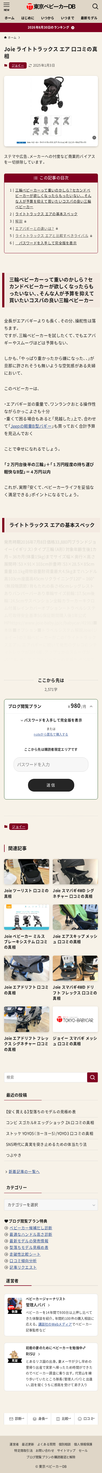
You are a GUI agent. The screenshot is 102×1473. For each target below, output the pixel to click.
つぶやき (13, 1155)
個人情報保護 (83, 1444)
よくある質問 (46, 1444)
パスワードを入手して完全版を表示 (46, 243)
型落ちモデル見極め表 (29, 1247)
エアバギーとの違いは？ (34, 228)
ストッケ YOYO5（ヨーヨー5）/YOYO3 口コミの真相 (49, 1133)
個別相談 (65, 1444)
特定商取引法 (23, 1450)
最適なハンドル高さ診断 (31, 1234)
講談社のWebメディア (55, 1324)
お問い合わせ (45, 1450)
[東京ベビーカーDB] (51, 6)
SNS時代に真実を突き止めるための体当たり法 (46, 1144)
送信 (51, 785)
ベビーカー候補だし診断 (31, 1228)
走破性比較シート (25, 1254)
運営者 (14, 1444)
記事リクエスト (23, 1267)
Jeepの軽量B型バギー (31, 426)
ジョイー (18, 65)
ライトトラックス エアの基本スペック (46, 214)
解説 (19, 221)
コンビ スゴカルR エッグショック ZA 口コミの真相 (50, 1123)
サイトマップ (66, 1450)
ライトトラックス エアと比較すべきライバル (51, 235)
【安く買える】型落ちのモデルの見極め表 (41, 1112)
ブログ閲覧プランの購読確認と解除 (50, 1457)
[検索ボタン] (95, 6)
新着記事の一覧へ (24, 1172)
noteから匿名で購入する (51, 734)
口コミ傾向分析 (23, 1261)
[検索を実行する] (92, 1077)
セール (83, 1450)
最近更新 (28, 1444)
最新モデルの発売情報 (29, 1241)
